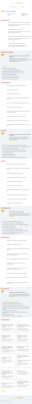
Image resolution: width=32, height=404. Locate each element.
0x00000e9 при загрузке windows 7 (17, 292)
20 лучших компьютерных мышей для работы (14, 185)
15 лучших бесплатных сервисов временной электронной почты (13, 232)
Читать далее (12, 142)
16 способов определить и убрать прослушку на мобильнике (17, 85)
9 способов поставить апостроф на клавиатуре (10, 78)
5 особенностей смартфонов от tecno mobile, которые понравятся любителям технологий (15, 308)
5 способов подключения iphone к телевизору (14, 107)
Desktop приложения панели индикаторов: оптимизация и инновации (22, 336)
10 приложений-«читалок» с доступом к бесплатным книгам (17, 273)
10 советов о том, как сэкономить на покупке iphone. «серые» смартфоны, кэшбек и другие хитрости (17, 269)
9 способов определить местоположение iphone (10, 75)
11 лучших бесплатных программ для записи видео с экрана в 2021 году (18, 190)
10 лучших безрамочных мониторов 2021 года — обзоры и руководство (14, 151)
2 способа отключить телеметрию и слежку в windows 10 (20, 135)
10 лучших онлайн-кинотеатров (7, 152)
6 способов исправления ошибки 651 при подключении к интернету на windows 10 (18, 283)
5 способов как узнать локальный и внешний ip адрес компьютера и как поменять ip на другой (18, 112)
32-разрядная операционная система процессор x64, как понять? (13, 72)
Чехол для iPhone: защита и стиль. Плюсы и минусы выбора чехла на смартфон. (8, 325)
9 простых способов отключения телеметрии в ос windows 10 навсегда (14, 145)
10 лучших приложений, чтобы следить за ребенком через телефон (19, 36)
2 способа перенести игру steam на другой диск (10, 148)
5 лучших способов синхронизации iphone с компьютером (16, 177)
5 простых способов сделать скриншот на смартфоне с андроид (19, 22)
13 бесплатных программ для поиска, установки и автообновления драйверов (15, 224)
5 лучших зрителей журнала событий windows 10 (15, 173)
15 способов (4, 66)
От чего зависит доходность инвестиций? (7, 358)
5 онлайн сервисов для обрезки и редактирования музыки (16, 198)
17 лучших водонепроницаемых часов (8, 154)
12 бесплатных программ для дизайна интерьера (25, 14)
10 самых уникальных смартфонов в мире (9, 68)
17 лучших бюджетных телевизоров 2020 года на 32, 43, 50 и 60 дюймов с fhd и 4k (16, 306)
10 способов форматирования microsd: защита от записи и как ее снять (18, 278)
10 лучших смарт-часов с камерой (11, 14)
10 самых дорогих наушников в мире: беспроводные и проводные (18, 258)
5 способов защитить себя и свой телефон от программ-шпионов (18, 120)
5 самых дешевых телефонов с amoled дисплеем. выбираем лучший (13, 149)
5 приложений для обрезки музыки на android (9, 233)
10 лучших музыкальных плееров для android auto (16, 43)
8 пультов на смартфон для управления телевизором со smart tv (17, 194)
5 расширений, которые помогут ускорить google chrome (16, 164)
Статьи (3, 369)
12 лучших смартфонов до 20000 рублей (9, 74)
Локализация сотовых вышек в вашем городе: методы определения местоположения (23, 325)
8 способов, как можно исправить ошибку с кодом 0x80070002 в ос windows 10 (18, 98)
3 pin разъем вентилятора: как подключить (9, 155)
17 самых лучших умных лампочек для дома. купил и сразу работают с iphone (15, 230)
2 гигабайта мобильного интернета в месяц (15, 29)
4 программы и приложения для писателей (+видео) (19, 56)
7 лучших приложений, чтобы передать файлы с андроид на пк (12, 71)
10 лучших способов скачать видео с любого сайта (10, 77)
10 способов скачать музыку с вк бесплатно (14, 244)
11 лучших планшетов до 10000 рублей (8, 227)
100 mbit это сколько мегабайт (16, 211)
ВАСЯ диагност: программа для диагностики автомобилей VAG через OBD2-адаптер (7, 347)
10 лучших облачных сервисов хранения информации (11, 69)
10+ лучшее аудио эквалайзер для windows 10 (10, 310)
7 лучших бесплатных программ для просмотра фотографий (12, 221)
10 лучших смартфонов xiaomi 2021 (8, 314)
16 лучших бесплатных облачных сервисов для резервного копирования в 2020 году (16, 146)
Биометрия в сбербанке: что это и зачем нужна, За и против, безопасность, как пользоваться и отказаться (8, 373)
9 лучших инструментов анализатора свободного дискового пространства (14, 157)
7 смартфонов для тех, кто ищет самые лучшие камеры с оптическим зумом (18, 125)
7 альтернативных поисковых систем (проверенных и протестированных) (15, 263)
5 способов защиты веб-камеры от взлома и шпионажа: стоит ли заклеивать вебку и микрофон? (17, 254)
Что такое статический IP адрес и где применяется (23, 361)
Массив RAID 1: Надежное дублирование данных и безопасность (6, 336)
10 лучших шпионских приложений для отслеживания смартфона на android (18, 169)
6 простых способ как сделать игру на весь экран (10, 302)
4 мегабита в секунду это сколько (12, 89)
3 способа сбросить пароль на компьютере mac (15, 181)
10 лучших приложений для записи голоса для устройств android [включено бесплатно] (15, 312)
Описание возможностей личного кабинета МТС (7, 384)
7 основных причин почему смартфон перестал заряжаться (12, 303)
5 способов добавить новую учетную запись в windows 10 (16, 116)
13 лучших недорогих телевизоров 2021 (13, 93)
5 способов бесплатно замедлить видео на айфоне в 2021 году (12, 305)
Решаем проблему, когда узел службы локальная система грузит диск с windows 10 (23, 382)
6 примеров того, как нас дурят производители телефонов (17, 240)
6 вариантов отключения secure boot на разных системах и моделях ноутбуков (18, 249)
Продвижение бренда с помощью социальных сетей (23, 347)
